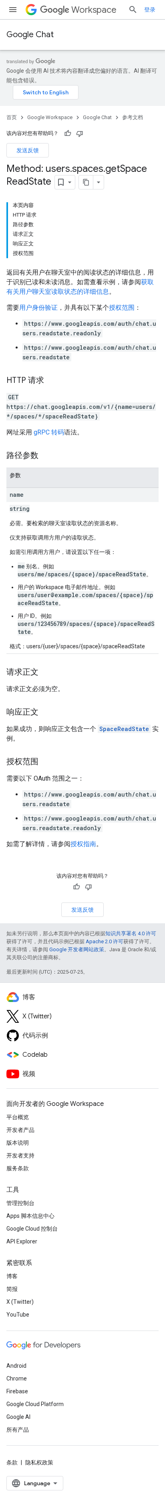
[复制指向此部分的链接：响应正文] (46, 712)
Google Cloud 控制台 (32, 1228)
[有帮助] (68, 133)
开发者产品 (20, 1130)
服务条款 (17, 1168)
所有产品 (17, 1429)
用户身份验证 (38, 307)
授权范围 (122, 307)
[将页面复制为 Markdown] (86, 182)
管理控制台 (20, 1203)
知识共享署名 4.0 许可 (130, 933)
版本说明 (17, 1142)
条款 (12, 1462)
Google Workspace (49, 117)
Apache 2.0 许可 (104, 941)
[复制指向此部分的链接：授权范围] (46, 762)
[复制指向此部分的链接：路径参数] (46, 456)
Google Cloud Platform (35, 1404)
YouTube (17, 1314)
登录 (149, 9)
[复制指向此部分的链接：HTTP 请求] (52, 381)
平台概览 (17, 1117)
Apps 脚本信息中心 (30, 1216)
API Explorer (21, 1241)
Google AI (18, 1417)
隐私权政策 (39, 1462)
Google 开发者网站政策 (76, 949)
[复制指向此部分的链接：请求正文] (46, 672)
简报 (12, 1289)
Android (16, 1366)
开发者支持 (20, 1155)
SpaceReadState (124, 729)
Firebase (17, 1391)
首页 (11, 117)
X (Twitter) (20, 1302)
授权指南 (83, 844)
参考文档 (132, 117)
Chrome (16, 1378)
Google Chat (30, 35)
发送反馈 (27, 150)
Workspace (94, 9)
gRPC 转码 (49, 432)
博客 (12, 1276)
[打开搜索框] (133, 9)
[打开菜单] (13, 9)
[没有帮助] (80, 133)
